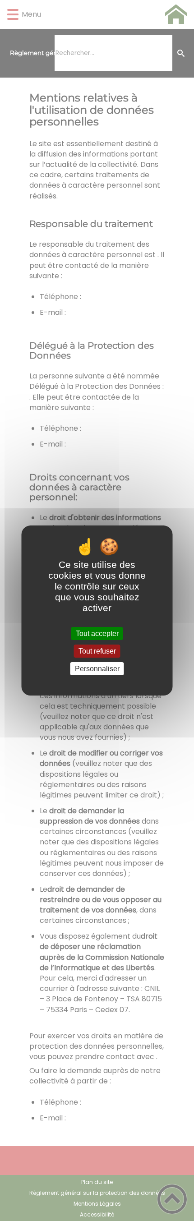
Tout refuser (97, 651)
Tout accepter (97, 633)
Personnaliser (97, 669)
